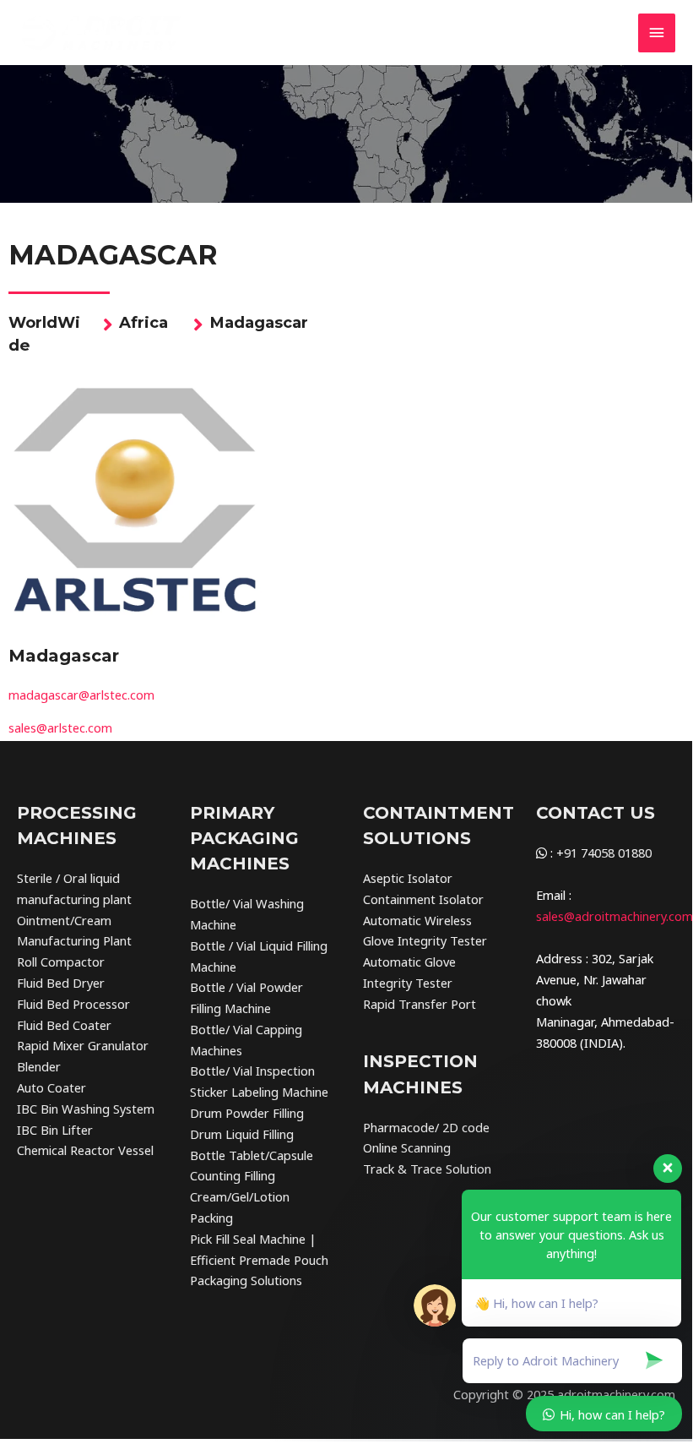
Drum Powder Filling (247, 1112)
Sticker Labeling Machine (259, 1091)
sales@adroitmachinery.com (614, 915)
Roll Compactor (61, 961)
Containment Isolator (423, 899)
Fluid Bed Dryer (61, 982)
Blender (39, 1066)
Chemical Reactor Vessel (85, 1150)
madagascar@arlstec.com (81, 694)
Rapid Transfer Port (419, 1003)
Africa (143, 322)
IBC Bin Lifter (55, 1129)
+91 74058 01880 (604, 852)
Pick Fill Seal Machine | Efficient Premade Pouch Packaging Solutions (259, 1259)
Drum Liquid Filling (242, 1133)
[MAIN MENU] (656, 33)
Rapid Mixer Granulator (83, 1045)
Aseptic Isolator (407, 877)
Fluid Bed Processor (73, 1003)
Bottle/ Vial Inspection (252, 1070)
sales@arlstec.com (60, 727)
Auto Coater (51, 1087)
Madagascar (258, 322)
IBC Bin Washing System (85, 1108)
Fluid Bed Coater (64, 1024)
